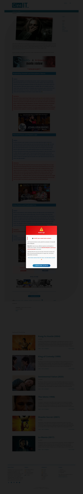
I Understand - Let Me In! (41, 265)
